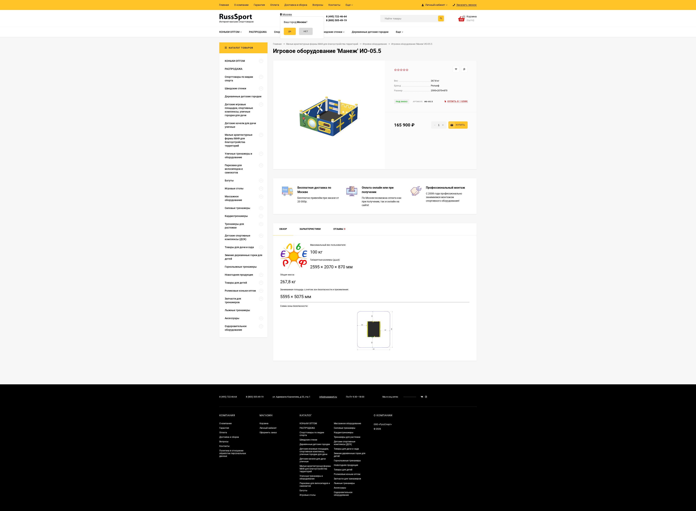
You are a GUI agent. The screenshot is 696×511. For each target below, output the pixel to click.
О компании (241, 4)
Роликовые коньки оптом (347, 474)
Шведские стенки (308, 440)
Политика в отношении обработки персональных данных (232, 453)
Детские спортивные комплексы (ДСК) (344, 443)
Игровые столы (308, 495)
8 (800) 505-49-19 (336, 20)
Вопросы (317, 4)
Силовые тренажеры (344, 428)
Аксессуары (340, 488)
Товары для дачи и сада (346, 449)
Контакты (334, 4)
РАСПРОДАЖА (307, 428)
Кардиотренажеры (343, 432)
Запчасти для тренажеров (347, 478)
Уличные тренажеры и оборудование (311, 477)
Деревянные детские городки (315, 444)
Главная (224, 4)
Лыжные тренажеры (344, 483)
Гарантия (259, 4)
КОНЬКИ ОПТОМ (308, 423)
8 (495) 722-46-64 (336, 16)
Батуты (303, 490)
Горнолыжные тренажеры (347, 460)
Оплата (274, 4)
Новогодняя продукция (346, 465)
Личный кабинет (268, 428)
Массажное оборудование (347, 423)
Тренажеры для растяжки (347, 437)
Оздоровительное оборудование (343, 493)
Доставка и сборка (295, 4)
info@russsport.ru (328, 397)
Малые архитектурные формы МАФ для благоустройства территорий (315, 469)
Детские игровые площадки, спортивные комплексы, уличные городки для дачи (314, 452)
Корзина (264, 423)
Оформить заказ (268, 432)
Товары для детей (343, 469)
